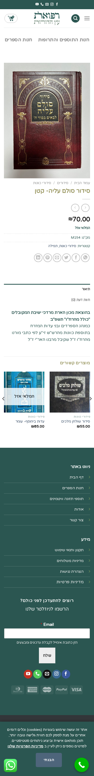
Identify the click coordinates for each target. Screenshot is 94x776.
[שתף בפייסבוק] (76, 257)
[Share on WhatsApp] (85, 257)
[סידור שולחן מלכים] (70, 392)
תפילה (53, 246)
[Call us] (42, 4)
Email (47, 624)
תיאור (86, 289)
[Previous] (90, 409)
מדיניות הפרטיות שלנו (25, 746)
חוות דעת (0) (80, 300)
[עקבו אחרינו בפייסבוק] (56, 4)
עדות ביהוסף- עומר (29, 421)
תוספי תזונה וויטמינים (67, 499)
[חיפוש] (75, 18)
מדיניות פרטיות (70, 582)
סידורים (62, 183)
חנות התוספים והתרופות (63, 40)
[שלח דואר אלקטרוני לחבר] (57, 257)
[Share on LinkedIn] (38, 257)
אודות (79, 509)
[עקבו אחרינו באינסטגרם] (52, 4)
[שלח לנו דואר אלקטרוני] (47, 4)
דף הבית (77, 477)
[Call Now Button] (81, 765)
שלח (47, 655)
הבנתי (49, 760)
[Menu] (87, 18)
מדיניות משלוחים (70, 561)
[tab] (47, 289)
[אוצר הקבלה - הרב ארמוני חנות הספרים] (47, 18)
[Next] (3, 409)
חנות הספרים (18, 40)
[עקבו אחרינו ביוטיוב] (37, 4)
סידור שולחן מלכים (75, 421)
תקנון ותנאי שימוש (69, 550)
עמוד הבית (82, 183)
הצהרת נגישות (72, 571)
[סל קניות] (10, 18)
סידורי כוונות (42, 183)
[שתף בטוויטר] (66, 257)
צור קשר (77, 520)
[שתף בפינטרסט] (47, 257)
